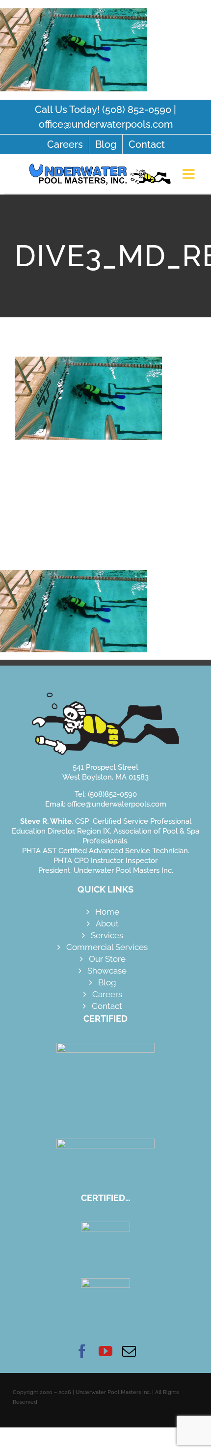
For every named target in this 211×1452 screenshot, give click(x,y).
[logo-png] (100, 163)
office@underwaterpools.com (106, 124)
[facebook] (82, 1351)
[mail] (129, 1351)
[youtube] (105, 1351)
